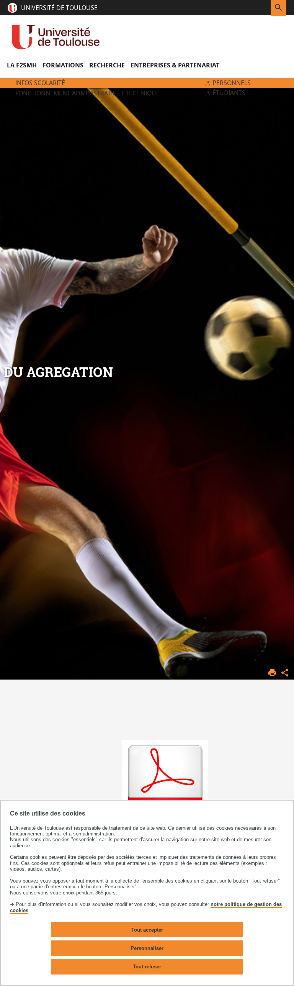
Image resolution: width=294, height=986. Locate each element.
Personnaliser (147, 948)
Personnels (231, 83)
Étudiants (228, 92)
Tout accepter (147, 930)
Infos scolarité (40, 83)
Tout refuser (147, 967)
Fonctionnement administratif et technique (87, 93)
